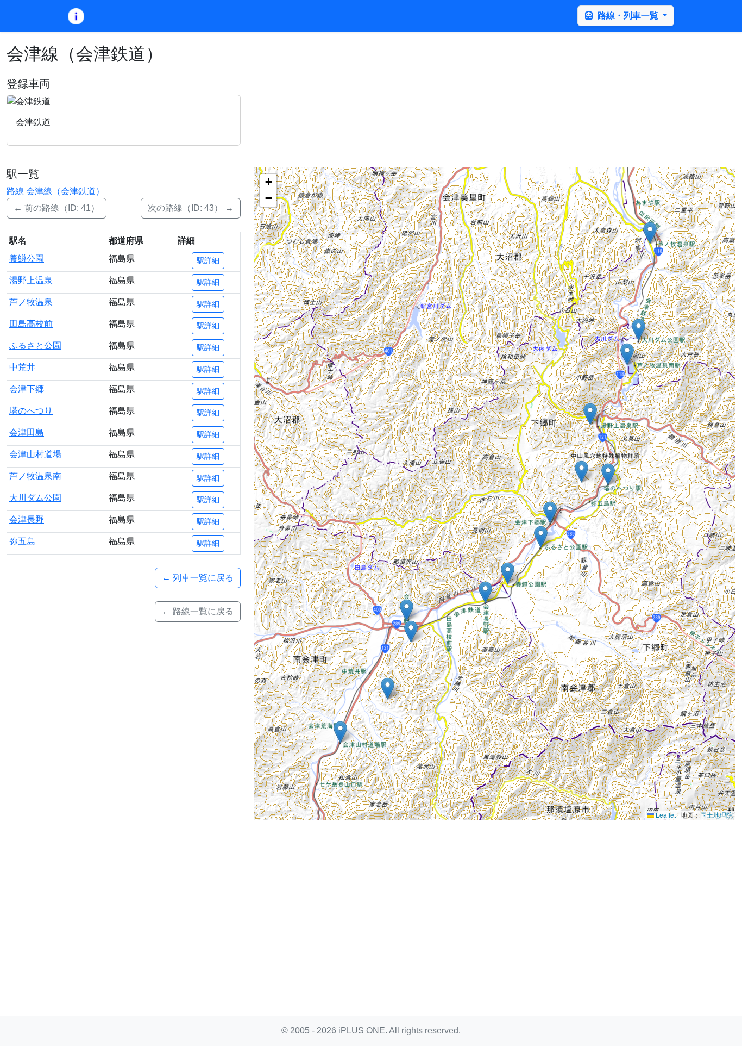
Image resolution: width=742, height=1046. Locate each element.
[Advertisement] (371, 905)
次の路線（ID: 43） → (191, 208)
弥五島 (22, 541)
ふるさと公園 (35, 345)
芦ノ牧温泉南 (35, 476)
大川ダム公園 (35, 497)
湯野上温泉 (31, 280)
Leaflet (665, 814)
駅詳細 (208, 260)
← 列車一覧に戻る (198, 577)
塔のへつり (31, 410)
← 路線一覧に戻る (198, 611)
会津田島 (26, 432)
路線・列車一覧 (628, 15)
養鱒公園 (26, 258)
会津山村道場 (35, 454)
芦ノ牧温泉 (31, 302)
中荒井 (22, 367)
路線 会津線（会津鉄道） (55, 191)
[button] (507, 573)
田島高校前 (31, 323)
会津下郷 (26, 389)
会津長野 (26, 519)
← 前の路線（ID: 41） (56, 208)
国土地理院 (716, 814)
